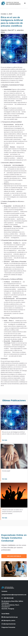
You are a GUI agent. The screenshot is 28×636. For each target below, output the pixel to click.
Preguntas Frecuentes (8, 627)
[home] (12, 3)
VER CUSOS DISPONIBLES (14, 556)
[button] (25, 3)
